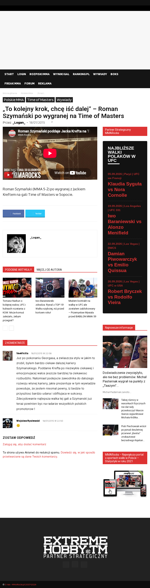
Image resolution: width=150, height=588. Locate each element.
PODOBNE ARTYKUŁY (18, 269)
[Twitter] (144, 2)
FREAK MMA (12, 83)
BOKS (114, 74)
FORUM (29, 83)
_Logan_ (18, 122)
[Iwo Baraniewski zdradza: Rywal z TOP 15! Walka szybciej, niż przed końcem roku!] (50, 287)
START (9, 74)
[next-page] (11, 328)
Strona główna (10, 93)
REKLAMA (45, 83)
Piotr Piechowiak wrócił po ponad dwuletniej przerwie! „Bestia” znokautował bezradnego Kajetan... (133, 433)
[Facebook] (132, 2)
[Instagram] (138, 2)
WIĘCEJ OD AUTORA (49, 269)
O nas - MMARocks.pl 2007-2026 (20, 584)
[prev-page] (5, 328)
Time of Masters (40, 99)
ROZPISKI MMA (39, 74)
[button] (142, 74)
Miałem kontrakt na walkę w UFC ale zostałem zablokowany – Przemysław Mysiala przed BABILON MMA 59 (82, 308)
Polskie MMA (27, 93)
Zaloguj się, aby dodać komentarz (24, 444)
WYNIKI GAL (61, 74)
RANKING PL (81, 74)
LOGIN (21, 74)
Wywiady (64, 99)
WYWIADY (100, 74)
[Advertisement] (75, 40)
